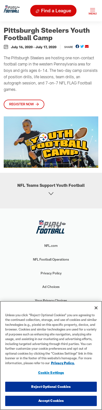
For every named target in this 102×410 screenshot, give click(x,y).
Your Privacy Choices (51, 300)
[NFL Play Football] (12, 10)
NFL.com (51, 246)
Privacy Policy (51, 273)
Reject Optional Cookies (51, 387)
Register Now (21, 104)
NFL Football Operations (51, 259)
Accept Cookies (51, 401)
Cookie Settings (51, 373)
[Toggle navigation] (92, 10)
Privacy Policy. (63, 363)
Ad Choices (51, 287)
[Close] (96, 307)
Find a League (56, 10)
